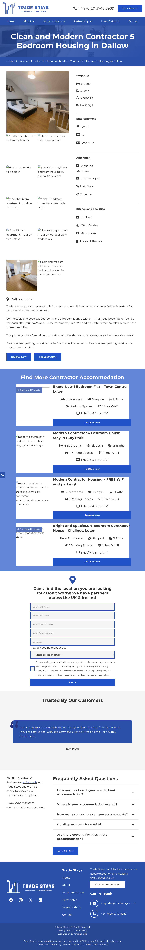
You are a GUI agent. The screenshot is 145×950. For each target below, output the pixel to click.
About (66, 885)
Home (10, 61)
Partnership (69, 900)
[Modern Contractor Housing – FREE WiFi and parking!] (72, 498)
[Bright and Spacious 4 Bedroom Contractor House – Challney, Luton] (72, 544)
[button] (32, 21)
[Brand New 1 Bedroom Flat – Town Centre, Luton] (72, 405)
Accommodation (73, 892)
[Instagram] (20, 900)
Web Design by (72, 934)
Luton (37, 61)
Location (24, 61)
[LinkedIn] (40, 900)
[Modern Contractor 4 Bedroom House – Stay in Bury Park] (72, 452)
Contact (67, 914)
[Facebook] (11, 900)
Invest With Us (71, 907)
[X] (30, 900)
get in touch (29, 782)
